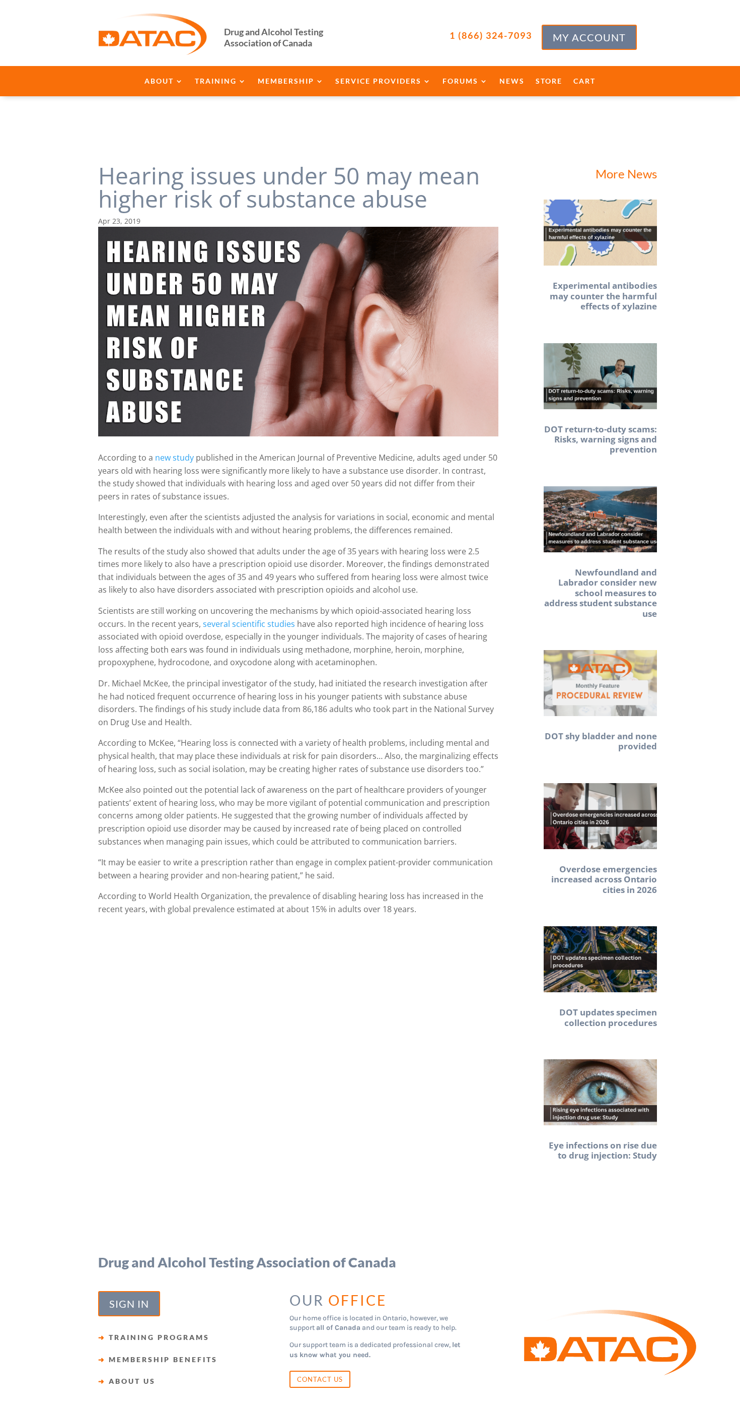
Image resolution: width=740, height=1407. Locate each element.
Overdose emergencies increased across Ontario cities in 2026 (604, 879)
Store (549, 81)
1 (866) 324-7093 (491, 35)
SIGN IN (129, 1304)
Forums (460, 81)
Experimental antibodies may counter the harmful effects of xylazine (603, 296)
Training (216, 81)
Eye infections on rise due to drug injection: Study (603, 1150)
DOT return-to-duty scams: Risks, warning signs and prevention (600, 439)
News (512, 81)
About (159, 81)
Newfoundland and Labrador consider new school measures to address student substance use (600, 592)
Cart (584, 81)
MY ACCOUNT (589, 37)
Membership (286, 81)
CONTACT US (320, 1379)
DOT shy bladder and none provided (601, 741)
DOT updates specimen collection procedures (608, 1017)
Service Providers (378, 81)
